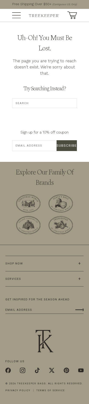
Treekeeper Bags (31, 383)
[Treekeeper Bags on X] (51, 371)
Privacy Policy (17, 390)
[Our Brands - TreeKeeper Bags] (60, 226)
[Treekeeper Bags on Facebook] (8, 371)
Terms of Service (50, 390)
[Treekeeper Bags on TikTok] (37, 371)
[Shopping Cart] (72, 15)
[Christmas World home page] (44, 15)
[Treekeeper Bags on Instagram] (22, 371)
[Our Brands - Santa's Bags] (60, 204)
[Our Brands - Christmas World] (28, 204)
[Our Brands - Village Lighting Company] (28, 226)
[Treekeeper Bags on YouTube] (81, 371)
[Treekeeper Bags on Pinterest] (66, 371)
